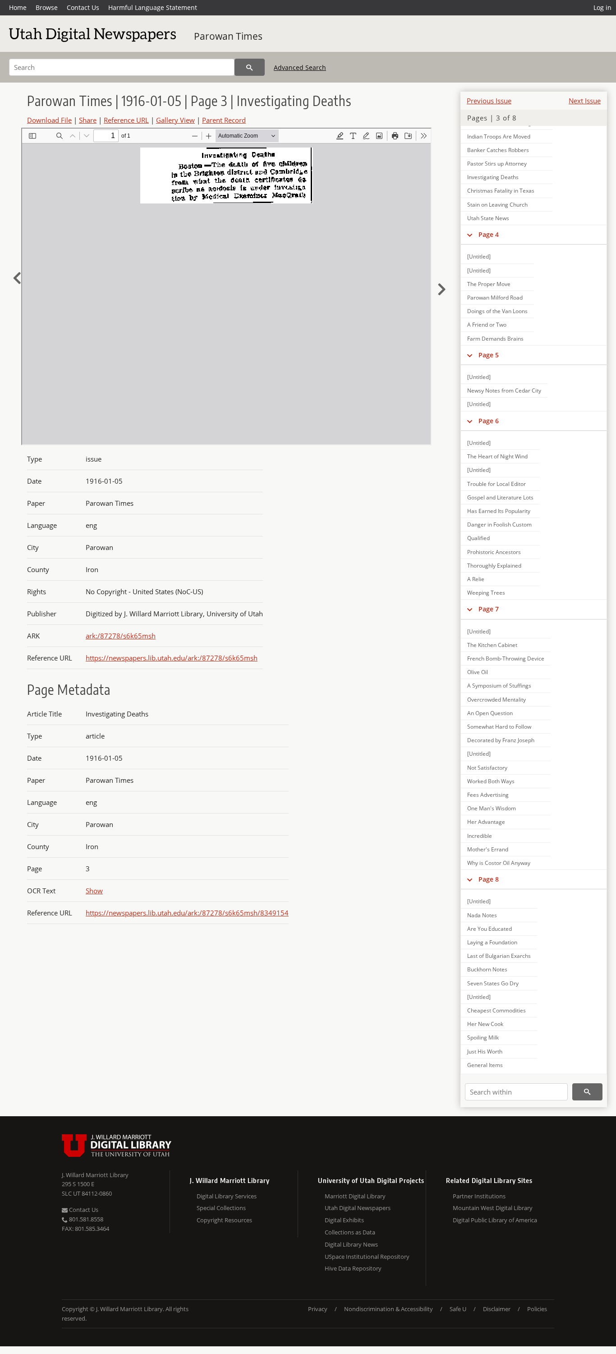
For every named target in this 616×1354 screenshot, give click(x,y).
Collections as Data (350, 1232)
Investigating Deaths (493, 177)
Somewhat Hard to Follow (499, 726)
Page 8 (488, 879)
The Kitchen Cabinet (492, 645)
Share (88, 120)
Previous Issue (489, 100)
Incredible (479, 836)
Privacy (317, 1309)
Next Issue (585, 100)
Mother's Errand (487, 849)
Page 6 (488, 420)
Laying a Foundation (492, 942)
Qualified (478, 538)
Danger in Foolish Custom (499, 524)
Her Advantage (486, 822)
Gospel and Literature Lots (500, 497)
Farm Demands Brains (495, 338)
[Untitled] (479, 256)
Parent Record (224, 120)
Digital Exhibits (344, 1220)
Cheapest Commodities (496, 1010)
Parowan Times (228, 36)
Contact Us (83, 7)
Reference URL (126, 120)
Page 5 (488, 355)
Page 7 (488, 609)
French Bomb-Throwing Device (505, 658)
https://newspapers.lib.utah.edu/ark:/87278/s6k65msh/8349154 (187, 912)
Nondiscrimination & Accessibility (388, 1309)
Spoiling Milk (483, 1037)
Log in (602, 7)
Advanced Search (300, 67)
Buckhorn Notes (487, 969)
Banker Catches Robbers (498, 150)
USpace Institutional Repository (367, 1256)
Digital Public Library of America (495, 1220)
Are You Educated (489, 929)
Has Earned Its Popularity (498, 511)
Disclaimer (496, 1309)
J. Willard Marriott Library (95, 1175)
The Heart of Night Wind (497, 456)
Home (18, 7)
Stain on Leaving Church (497, 204)
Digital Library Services (227, 1196)
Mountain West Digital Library (493, 1208)
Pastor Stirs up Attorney (497, 163)
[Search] (249, 67)
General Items (485, 1065)
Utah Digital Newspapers (358, 1208)
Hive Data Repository (353, 1268)
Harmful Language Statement (152, 7)
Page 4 (488, 234)
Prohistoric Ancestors (494, 552)
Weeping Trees (486, 592)
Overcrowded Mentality (496, 699)
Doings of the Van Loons (497, 311)
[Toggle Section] (469, 235)
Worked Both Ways (491, 781)
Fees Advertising (488, 795)
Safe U (458, 1309)
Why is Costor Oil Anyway (498, 863)
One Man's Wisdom (491, 808)
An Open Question (490, 713)
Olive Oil (477, 672)
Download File (49, 120)
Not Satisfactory (487, 768)
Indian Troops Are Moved (498, 136)
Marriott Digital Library (355, 1196)
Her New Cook (485, 1024)
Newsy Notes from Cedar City (504, 390)
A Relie (475, 579)
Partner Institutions (479, 1196)
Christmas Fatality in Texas (500, 190)
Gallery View (175, 120)
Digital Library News (351, 1244)
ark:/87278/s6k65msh (121, 635)
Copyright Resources (224, 1220)
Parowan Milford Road (495, 297)
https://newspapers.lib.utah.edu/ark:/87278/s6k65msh (171, 657)
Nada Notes (482, 915)
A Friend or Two (486, 324)
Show (94, 890)
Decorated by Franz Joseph (500, 740)
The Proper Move (488, 284)
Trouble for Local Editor (496, 484)
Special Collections (221, 1208)
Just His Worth (484, 1051)
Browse (47, 7)
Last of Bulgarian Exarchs (499, 956)
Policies (537, 1309)
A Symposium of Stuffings (499, 685)
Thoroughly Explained (494, 565)
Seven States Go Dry (493, 983)
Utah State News (488, 218)
